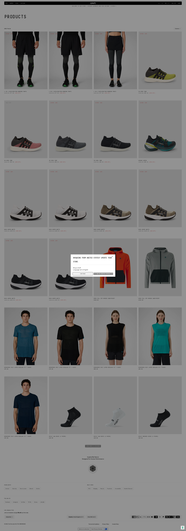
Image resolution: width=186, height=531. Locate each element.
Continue (83, 273)
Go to (103, 273)
